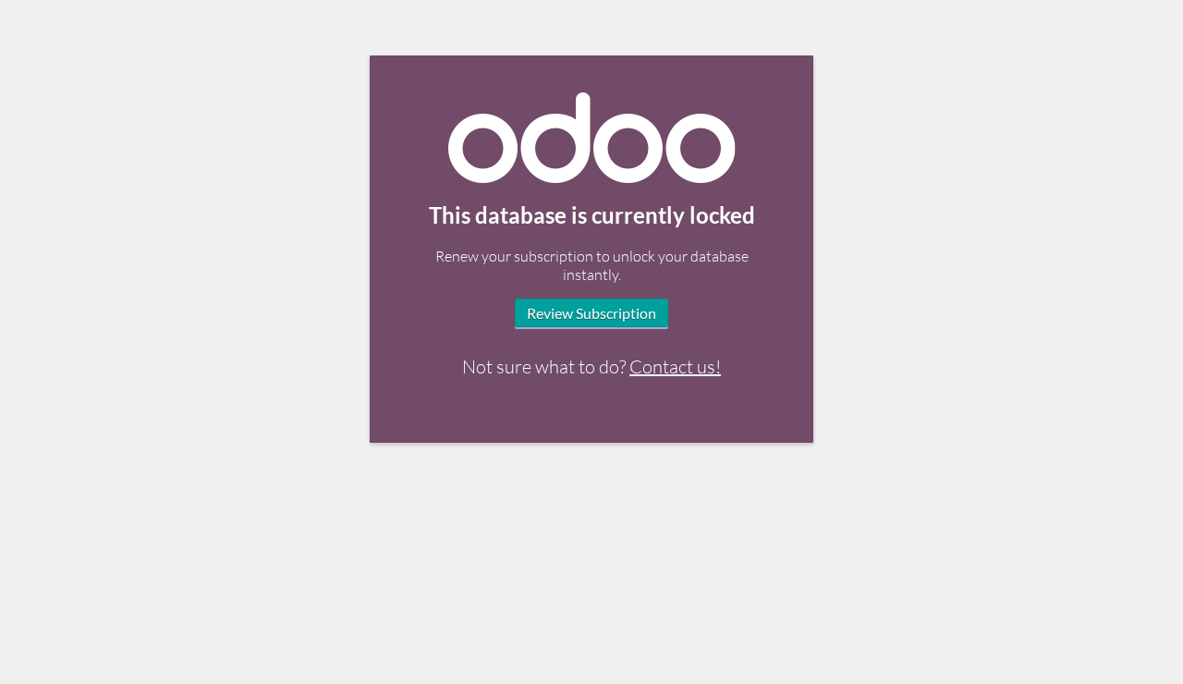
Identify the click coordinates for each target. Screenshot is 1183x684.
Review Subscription (591, 313)
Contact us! (675, 366)
